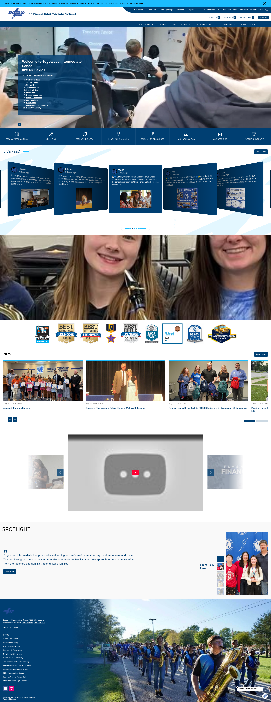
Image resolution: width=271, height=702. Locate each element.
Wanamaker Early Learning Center (17, 665)
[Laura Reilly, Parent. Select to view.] (220, 566)
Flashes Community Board (251, 10)
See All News (261, 354)
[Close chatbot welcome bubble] (237, 687)
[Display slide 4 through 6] (262, 421)
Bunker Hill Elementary (12, 650)
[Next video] (210, 472)
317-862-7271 (39, 623)
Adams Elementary (10, 642)
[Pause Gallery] (19, 124)
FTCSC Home (138, 10)
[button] (126, 228)
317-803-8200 (27, 623)
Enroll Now (152, 10)
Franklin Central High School (15, 681)
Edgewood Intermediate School (15, 669)
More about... (10, 572)
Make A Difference (207, 10)
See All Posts (261, 152)
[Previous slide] (122, 228)
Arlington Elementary (11, 646)
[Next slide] (148, 228)
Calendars (180, 10)
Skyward (192, 10)
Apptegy (15, 699)
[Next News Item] (15, 419)
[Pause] (220, 559)
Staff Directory (249, 24)
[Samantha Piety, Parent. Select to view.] (220, 575)
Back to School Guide (227, 10)
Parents (185, 24)
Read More (16, 183)
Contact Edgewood (10, 627)
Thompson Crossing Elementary (16, 662)
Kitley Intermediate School (13, 673)
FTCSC (6, 635)
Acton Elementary (10, 639)
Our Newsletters (167, 24)
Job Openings (167, 10)
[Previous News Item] (10, 419)
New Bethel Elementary (12, 654)
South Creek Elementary (13, 658)
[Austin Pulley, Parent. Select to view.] (220, 591)
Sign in (263, 17)
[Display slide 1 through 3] (249, 421)
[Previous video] (60, 472)
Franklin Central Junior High (14, 677)
